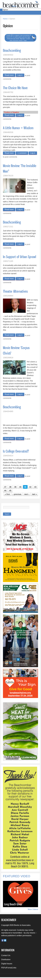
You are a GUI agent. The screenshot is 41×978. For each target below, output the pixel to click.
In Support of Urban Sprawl (19, 256)
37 (5, 487)
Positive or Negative (11, 112)
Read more (10, 75)
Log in (20, 75)
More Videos (33, 909)
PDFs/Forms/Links (8, 968)
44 (5, 490)
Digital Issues (6, 964)
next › (26, 494)
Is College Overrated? (16, 451)
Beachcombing (12, 50)
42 (30, 487)
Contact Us (5, 955)
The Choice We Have (15, 88)
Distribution (5, 959)
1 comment (22, 153)
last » (34, 494)
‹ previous (17, 494)
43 (35, 487)
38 (10, 487)
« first (7, 494)
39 (15, 487)
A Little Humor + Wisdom (18, 128)
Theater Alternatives (15, 291)
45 (10, 490)
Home (5, 19)
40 (20, 487)
